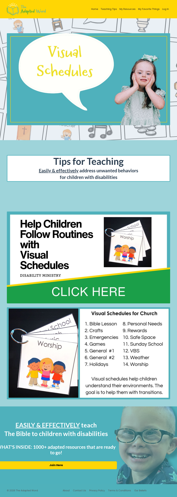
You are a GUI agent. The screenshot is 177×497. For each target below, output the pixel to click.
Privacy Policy (97, 490)
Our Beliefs (140, 490)
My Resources (127, 9)
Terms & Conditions (119, 490)
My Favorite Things (149, 9)
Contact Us (79, 490)
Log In (165, 9)
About (66, 490)
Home (94, 9)
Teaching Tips (109, 9)
